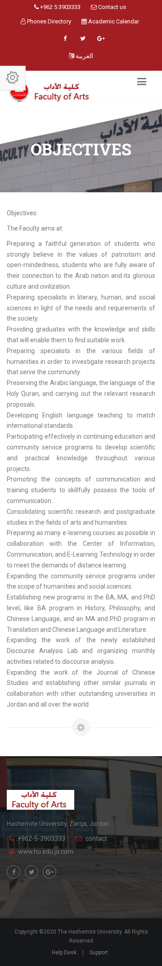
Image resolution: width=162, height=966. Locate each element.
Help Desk (64, 952)
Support (99, 952)
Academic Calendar (113, 21)
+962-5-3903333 (41, 838)
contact (96, 838)
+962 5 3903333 (60, 7)
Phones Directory (48, 21)
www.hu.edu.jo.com (45, 851)
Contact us (111, 7)
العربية (83, 55)
